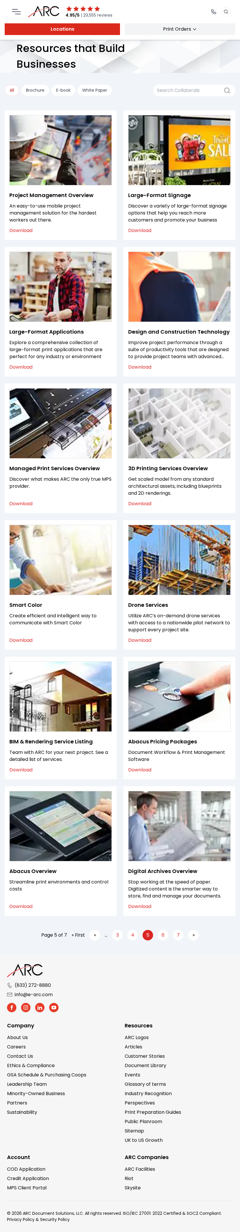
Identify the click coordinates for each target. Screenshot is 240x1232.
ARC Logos (137, 1037)
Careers (16, 1046)
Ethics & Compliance (31, 1065)
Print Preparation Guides (153, 1112)
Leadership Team (27, 1084)
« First (78, 935)
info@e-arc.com (34, 994)
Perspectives (140, 1102)
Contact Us (20, 1056)
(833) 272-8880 (33, 985)
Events (132, 1074)
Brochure (35, 90)
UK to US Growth (144, 1140)
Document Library (145, 1065)
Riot (129, 1178)
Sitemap (134, 1131)
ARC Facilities (140, 1169)
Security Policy (55, 1219)
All (12, 90)
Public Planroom (143, 1121)
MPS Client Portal (27, 1187)
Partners (17, 1102)
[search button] (226, 11)
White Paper (94, 90)
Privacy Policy (21, 1219)
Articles (133, 1046)
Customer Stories (145, 1056)
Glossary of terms (145, 1084)
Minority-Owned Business (36, 1093)
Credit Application (28, 1178)
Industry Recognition (148, 1093)
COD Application (26, 1169)
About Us (17, 1037)
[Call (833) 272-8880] (214, 12)
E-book (63, 90)
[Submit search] (227, 90)
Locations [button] (62, 29)
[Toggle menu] (16, 12)
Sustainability (22, 1112)
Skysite (133, 1187)
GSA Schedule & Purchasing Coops (46, 1074)
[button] (11, 1007)
